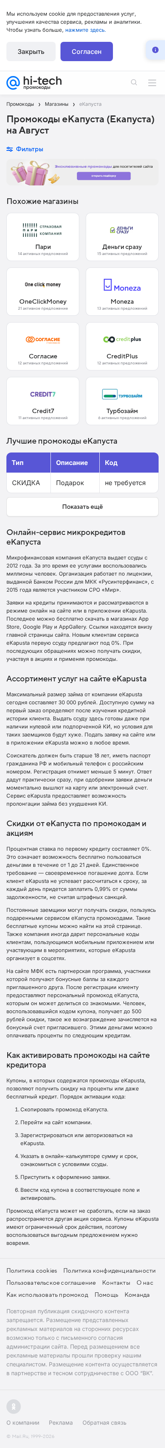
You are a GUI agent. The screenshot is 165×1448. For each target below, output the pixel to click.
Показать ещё (82, 506)
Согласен (87, 51)
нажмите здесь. (85, 30)
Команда (137, 1295)
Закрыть (31, 51)
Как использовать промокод (47, 1295)
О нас (145, 1282)
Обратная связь (104, 1422)
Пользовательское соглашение (51, 1282)
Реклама (61, 1422)
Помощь (106, 1295)
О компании (22, 1422)
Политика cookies (31, 1270)
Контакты (116, 1282)
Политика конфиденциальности (109, 1270)
